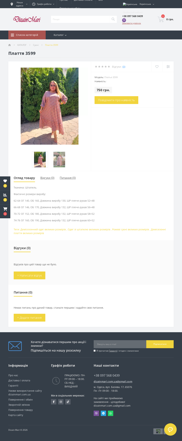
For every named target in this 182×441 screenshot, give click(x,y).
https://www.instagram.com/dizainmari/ (60, 401)
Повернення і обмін (70, 8)
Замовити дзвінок (131, 23)
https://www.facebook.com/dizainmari (53, 401)
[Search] (113, 19)
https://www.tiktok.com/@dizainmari (68, 401)
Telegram (103, 413)
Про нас (13, 375)
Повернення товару (20, 410)
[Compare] (168, 66)
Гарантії (113, 350)
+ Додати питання (29, 318)
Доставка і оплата (19, 380)
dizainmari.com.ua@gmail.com (112, 381)
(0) (123, 66)
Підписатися (160, 344)
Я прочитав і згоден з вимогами (118, 350)
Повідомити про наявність (116, 100)
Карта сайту (15, 415)
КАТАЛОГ (21, 44)
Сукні (36, 44)
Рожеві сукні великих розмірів (130, 229)
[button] (5, 211)
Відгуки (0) (47, 178)
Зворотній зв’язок (19, 404)
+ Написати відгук (29, 275)
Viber (96, 413)
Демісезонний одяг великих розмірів (43, 229)
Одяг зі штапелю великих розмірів (89, 229)
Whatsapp (110, 413)
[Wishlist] (156, 66)
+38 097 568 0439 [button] (107, 375)
